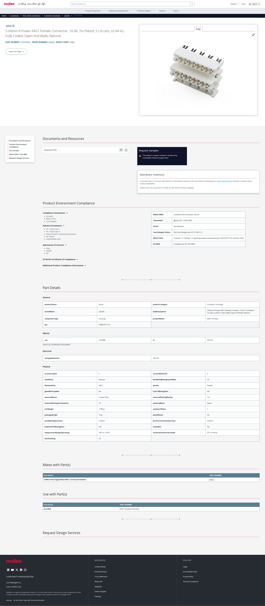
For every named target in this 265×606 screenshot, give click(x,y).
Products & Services (92, 11)
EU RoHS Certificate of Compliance (59, 259)
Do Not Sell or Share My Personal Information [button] (29, 600)
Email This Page (15, 51)
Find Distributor (101, 572)
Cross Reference (101, 576)
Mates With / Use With (18, 154)
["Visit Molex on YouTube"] (12, 570)
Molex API (98, 581)
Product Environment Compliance (18, 145)
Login (243, 4)
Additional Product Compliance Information (63, 265)
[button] (253, 35)
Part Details (14, 150)
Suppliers (98, 586)
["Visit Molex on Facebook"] (21, 570)
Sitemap (9, 600)
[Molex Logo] (25, 4)
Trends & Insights (144, 11)
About (176, 11)
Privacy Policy (188, 576)
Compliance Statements (54, 213)
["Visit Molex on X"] (17, 570)
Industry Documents (52, 225)
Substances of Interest (53, 245)
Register (234, 4)
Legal (185, 567)
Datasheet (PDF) (50, 150)
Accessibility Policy (190, 572)
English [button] (254, 4)
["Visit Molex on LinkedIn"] (8, 570)
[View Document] (121, 150)
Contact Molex (100, 567)
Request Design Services (19, 158)
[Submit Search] (192, 4)
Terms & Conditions (190, 581)
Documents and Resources (20, 141)
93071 (212, 479)
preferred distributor (224, 181)
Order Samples (100, 591)
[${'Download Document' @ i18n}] (126, 150)
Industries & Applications (118, 11)
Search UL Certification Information (56, 344)
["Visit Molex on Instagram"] (25, 570)
